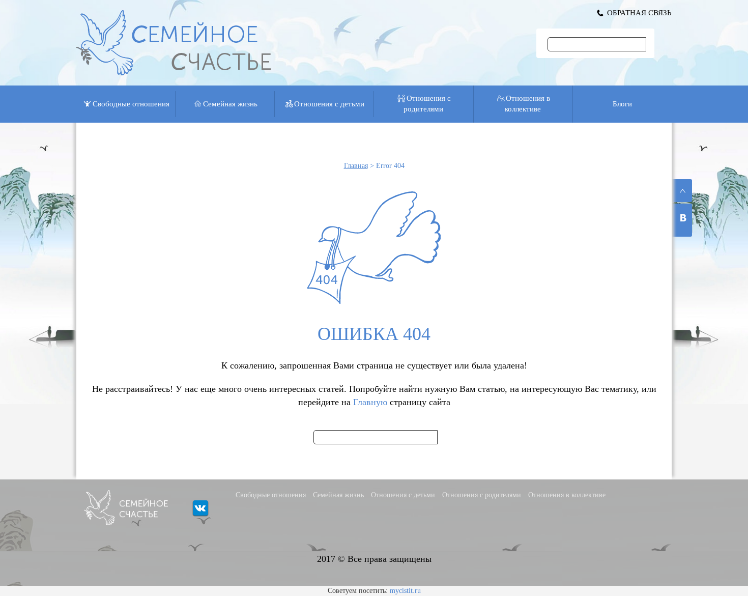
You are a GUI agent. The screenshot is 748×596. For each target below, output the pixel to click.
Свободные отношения (131, 104)
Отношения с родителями (427, 103)
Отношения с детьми (329, 104)
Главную (370, 402)
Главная (356, 165)
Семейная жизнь (230, 104)
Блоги (622, 104)
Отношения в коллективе (527, 103)
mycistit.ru (405, 590)
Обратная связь (639, 13)
